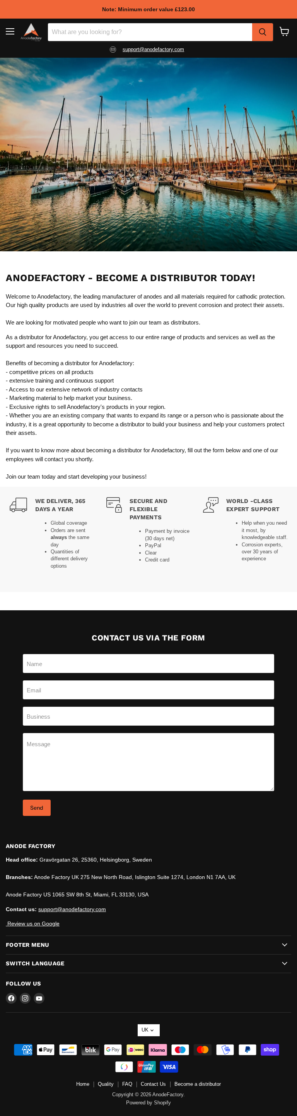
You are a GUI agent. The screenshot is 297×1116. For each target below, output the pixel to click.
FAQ (127, 1084)
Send (36, 807)
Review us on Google (33, 923)
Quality (106, 1084)
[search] (262, 32)
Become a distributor (197, 1084)
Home (82, 1084)
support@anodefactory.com (153, 49)
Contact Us (153, 1084)
